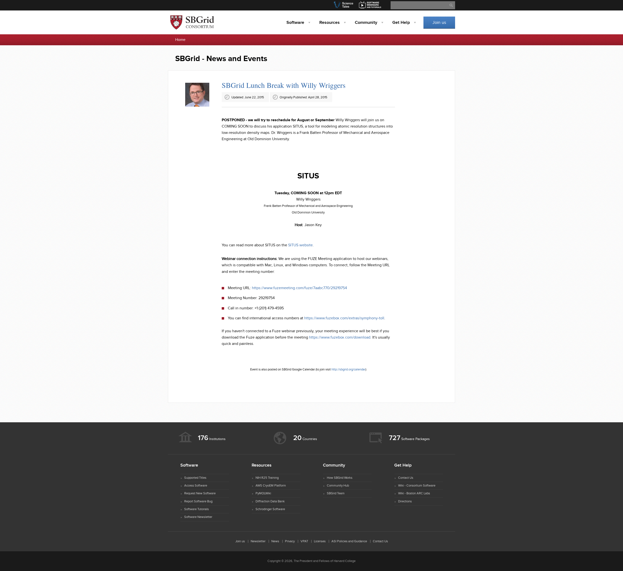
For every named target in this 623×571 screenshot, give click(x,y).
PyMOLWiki (263, 493)
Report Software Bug (198, 501)
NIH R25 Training (267, 478)
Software (295, 22)
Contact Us (405, 478)
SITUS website (300, 245)
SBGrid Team (336, 493)
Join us (439, 22)
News (275, 541)
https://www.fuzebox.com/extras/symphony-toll (344, 318)
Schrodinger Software (270, 509)
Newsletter (258, 541)
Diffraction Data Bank (270, 501)
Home (180, 39)
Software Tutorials (196, 509)
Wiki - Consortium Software (416, 486)
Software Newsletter (198, 517)
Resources (329, 22)
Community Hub (338, 486)
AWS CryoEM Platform (271, 486)
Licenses (320, 541)
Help (401, 22)
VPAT (304, 541)
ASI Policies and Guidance (349, 541)
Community (366, 22)
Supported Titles (195, 478)
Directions (405, 501)
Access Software (195, 486)
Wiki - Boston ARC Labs (414, 493)
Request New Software (200, 493)
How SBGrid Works (339, 478)
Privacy (290, 541)
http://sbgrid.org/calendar (348, 369)
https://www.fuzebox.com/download (339, 337)
